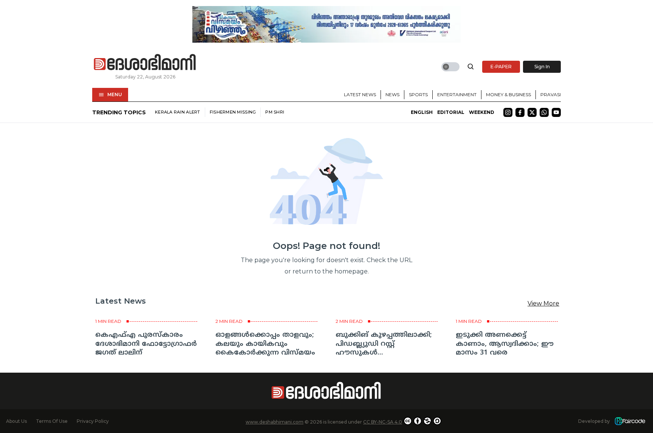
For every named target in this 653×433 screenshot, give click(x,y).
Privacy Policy (93, 421)
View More (543, 303)
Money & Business (508, 94)
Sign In (542, 66)
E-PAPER (501, 66)
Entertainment (457, 94)
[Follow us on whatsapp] (544, 112)
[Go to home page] (145, 62)
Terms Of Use (52, 421)
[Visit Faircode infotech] (630, 421)
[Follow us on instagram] (508, 112)
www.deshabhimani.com (274, 422)
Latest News (360, 94)
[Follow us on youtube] (556, 112)
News (392, 94)
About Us (16, 421)
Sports (418, 94)
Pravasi (550, 94)
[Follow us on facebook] (520, 112)
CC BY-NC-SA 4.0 (382, 422)
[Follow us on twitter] (532, 112)
